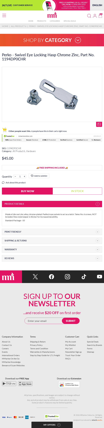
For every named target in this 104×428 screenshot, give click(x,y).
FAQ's (68, 358)
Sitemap (90, 352)
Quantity (7, 176)
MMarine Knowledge (11, 362)
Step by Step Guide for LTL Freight (45, 355)
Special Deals (93, 341)
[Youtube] (94, 276)
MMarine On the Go (11, 358)
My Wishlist (70, 345)
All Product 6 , (19, 151)
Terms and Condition (39, 348)
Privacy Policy (36, 345)
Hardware (31, 151)
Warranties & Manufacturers (42, 352)
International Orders (11, 355)
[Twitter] (30, 276)
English (97, 5)
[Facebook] (46, 276)
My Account (70, 341)
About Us (6, 341)
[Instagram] (62, 276)
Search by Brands (94, 345)
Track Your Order (73, 355)
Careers (5, 348)
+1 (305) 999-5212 (78, 4)
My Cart (69, 348)
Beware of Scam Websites (13, 365)
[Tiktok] (78, 276)
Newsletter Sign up (73, 352)
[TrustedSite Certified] (52, 417)
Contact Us (7, 345)
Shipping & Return (38, 341)
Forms (89, 348)
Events (5, 352)
